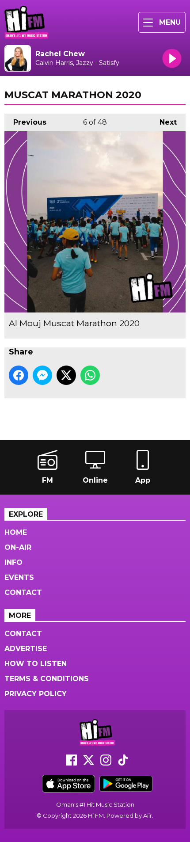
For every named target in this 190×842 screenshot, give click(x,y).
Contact (23, 592)
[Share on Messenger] (42, 375)
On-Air (17, 547)
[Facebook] (71, 763)
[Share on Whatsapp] (90, 375)
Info (13, 562)
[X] (88, 763)
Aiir (147, 815)
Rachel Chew (60, 54)
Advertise (25, 648)
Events (19, 577)
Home (15, 532)
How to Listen (35, 663)
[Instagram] (105, 763)
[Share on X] (66, 375)
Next (164, 122)
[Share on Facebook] (18, 375)
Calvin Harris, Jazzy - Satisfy (77, 63)
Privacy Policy (35, 694)
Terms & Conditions (46, 678)
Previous (25, 122)
